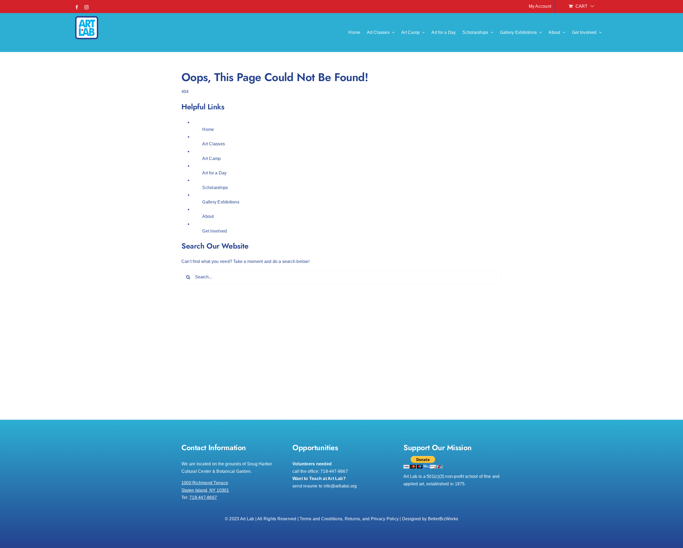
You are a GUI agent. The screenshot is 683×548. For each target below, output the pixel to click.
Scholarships (215, 187)
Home (208, 129)
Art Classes (213, 144)
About (208, 216)
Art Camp (211, 158)
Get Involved (214, 231)
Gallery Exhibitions (220, 202)
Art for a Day (214, 173)
